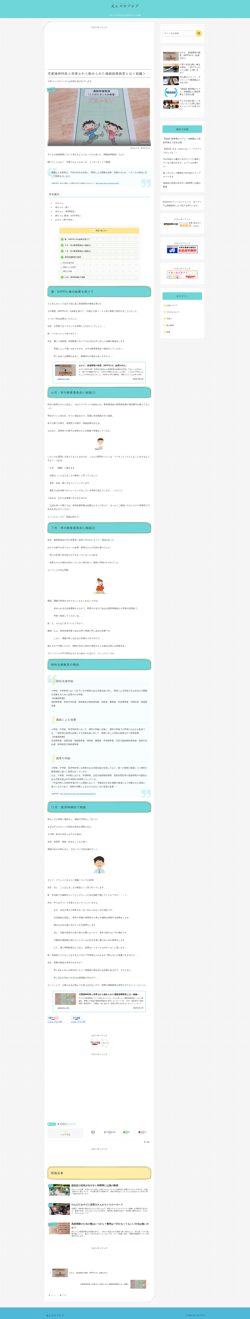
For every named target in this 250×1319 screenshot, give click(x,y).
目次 (98, 230)
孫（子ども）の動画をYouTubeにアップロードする (182, 175)
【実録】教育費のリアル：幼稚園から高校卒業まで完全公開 (182, 141)
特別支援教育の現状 (73, 257)
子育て (52, 1124)
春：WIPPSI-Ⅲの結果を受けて (77, 239)
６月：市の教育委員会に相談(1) (78, 245)
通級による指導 (69, 267)
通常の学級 (67, 271)
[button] (143, 1132)
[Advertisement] (99, 47)
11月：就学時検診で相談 (75, 277)
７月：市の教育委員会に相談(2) (78, 251)
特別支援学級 (68, 263)
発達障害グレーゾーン (67, 1124)
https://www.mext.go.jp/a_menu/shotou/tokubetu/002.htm (78, 794)
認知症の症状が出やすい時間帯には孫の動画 (182, 185)
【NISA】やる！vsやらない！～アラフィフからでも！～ (182, 151)
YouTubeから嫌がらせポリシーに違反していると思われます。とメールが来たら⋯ (182, 163)
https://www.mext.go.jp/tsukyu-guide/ (107, 183)
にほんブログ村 (55, 1022)
